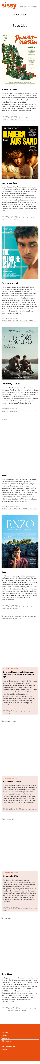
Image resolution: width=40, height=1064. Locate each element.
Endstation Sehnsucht (27, 809)
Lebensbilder (29, 320)
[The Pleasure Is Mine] (20, 252)
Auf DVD (11, 908)
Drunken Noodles (9, 89)
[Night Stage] (20, 943)
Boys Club (15, 118)
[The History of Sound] (20, 353)
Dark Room (22, 1009)
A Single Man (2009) (12, 781)
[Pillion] (20, 445)
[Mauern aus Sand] (20, 152)
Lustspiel (32, 118)
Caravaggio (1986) (11, 876)
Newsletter (5, 1038)
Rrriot (9, 713)
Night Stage (7, 974)
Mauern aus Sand (9, 183)
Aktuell (10, 118)
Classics (18, 712)
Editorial (4, 1035)
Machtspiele (14, 1010)
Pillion (4, 475)
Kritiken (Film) (25, 118)
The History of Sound (11, 384)
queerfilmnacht (14, 119)
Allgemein (11, 410)
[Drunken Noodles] (20, 59)
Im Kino (25, 410)
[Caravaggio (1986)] (20, 844)
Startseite (4, 1032)
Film (20, 118)
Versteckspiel (13, 411)
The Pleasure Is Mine (11, 283)
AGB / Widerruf (6, 1041)
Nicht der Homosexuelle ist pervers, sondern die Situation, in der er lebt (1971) (18, 674)
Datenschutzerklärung (8, 1047)
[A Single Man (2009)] (20, 748)
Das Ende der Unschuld (25, 218)
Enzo (4, 572)
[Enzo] (20, 541)
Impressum (4, 1044)
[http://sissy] (20, 8)
